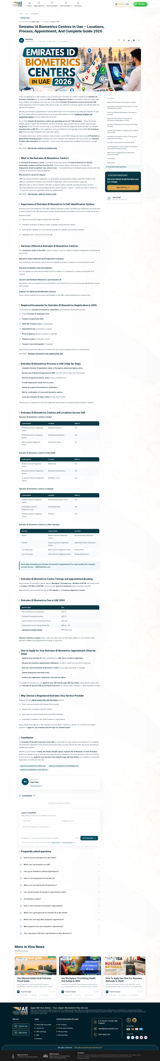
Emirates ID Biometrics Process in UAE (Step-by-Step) (122, 125)
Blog (26, 14)
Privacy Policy (56, 842)
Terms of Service (67, 842)
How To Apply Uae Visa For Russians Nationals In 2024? (124, 979)
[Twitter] (132, 1037)
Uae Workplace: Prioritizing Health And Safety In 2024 (78, 979)
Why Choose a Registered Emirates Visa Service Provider (120, 153)
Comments (111, 163)
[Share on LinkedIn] (129, 40)
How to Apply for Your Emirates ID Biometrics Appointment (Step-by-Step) (122, 147)
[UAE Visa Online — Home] (17, 4)
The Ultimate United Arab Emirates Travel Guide (34, 979)
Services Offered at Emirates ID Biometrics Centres (121, 113)
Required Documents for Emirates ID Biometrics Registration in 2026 (119, 119)
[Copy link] (139, 40)
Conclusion (111, 158)
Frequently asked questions (117, 167)
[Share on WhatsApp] (134, 40)
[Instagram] (145, 1037)
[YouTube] (141, 1037)
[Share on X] (124, 40)
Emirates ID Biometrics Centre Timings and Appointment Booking (121, 137)
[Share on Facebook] (119, 40)
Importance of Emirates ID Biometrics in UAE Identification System (122, 107)
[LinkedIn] (137, 1037)
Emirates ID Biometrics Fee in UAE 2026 (120, 142)
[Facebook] (128, 1037)
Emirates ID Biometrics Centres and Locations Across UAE (122, 131)
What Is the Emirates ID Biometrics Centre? (121, 102)
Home (21, 14)
